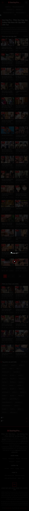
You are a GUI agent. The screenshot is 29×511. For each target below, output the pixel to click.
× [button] (14, 261)
